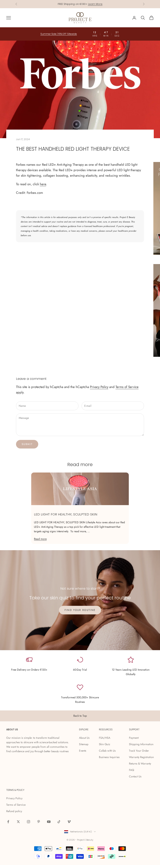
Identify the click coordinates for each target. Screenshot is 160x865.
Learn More (95, 4)
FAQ (131, 770)
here (43, 184)
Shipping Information (141, 744)
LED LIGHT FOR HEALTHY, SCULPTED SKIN (65, 514)
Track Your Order (139, 751)
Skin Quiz (104, 744)
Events (82, 751)
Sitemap (83, 744)
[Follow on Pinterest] (39, 822)
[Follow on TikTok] (59, 822)
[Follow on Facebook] (8, 822)
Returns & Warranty (140, 763)
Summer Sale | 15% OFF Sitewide (58, 34)
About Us (84, 738)
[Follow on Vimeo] (69, 822)
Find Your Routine (80, 610)
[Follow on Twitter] (18, 822)
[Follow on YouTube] (49, 822)
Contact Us (135, 776)
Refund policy (14, 811)
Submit (27, 444)
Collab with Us (107, 751)
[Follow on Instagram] (28, 822)
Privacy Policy (99, 386)
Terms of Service (127, 386)
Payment (134, 738)
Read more (40, 539)
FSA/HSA (104, 738)
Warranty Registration (141, 757)
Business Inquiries (109, 757)
